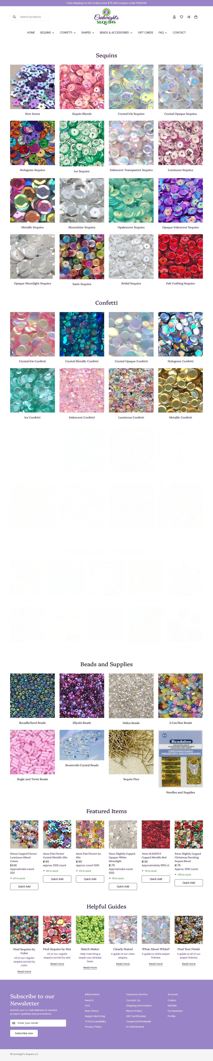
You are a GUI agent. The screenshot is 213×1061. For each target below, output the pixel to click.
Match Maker (90, 949)
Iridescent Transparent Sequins (131, 170)
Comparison (175, 1011)
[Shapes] (27, 624)
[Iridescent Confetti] (82, 390)
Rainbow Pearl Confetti (32, 533)
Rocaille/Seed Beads (32, 723)
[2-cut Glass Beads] (180, 695)
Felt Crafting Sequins (180, 283)
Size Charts (92, 1011)
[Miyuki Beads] (82, 695)
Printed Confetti (131, 533)
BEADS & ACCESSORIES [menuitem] (114, 32)
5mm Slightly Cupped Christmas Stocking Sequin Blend (188, 857)
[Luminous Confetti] (131, 390)
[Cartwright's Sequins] (106, 17)
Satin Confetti (81, 532)
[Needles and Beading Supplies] (180, 759)
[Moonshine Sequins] (82, 200)
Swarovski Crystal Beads (82, 765)
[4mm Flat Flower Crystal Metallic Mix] (57, 834)
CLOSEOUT (185, 646)
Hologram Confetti (180, 361)
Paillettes (67, 646)
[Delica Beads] (131, 695)
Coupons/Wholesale (138, 1021)
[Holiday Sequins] (185, 578)
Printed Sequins (106, 646)
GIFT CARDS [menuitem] (145, 32)
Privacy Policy (93, 1027)
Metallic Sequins (32, 227)
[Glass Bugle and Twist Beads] (32, 752)
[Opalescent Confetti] (82, 449)
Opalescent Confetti (81, 476)
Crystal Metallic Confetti (81, 361)
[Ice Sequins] (82, 143)
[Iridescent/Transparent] (131, 143)
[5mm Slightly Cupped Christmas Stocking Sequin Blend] (189, 834)
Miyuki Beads (82, 723)
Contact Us (133, 1000)
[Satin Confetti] (82, 506)
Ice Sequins (82, 171)
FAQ (87, 1005)
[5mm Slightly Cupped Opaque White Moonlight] (123, 834)
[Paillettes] (67, 624)
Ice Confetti (32, 417)
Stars (67, 600)
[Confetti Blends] (180, 506)
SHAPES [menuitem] (86, 32)
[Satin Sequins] (82, 256)
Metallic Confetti (180, 417)
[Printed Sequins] (106, 624)
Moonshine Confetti (32, 474)
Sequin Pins (131, 779)
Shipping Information (139, 1005)
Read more (24, 971)
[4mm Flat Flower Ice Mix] (90, 834)
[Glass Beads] (32, 695)
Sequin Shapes (28, 646)
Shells (146, 648)
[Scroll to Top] (207, 1044)
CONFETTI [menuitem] (66, 32)
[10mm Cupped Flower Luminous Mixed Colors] (24, 834)
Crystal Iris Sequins (131, 114)
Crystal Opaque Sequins (180, 114)
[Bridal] (131, 256)
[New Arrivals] (32, 87)
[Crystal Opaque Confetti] (131, 334)
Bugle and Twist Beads (32, 779)
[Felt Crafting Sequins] (180, 256)
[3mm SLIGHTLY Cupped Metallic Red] (156, 834)
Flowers (27, 600)
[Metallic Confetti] (180, 390)
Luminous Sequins (180, 170)
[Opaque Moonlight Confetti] (180, 449)
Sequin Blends (82, 114)
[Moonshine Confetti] (32, 448)
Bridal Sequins (131, 283)
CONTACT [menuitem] (179, 32)
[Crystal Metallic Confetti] (82, 334)
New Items (32, 114)
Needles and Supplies (180, 792)
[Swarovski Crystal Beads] (82, 745)
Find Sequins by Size (57, 949)
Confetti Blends (180, 533)
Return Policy (134, 1011)
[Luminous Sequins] (180, 143)
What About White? (156, 949)
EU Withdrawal (135, 1027)
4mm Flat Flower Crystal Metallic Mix (55, 855)
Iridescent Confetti (82, 417)
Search (89, 1000)
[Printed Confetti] (131, 506)
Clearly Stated (123, 949)
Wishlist (172, 1005)
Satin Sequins (82, 284)
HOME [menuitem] (31, 32)
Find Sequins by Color (24, 951)
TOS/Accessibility (95, 1021)
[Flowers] (27, 578)
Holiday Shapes (185, 600)
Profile (171, 1016)
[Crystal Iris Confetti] (32, 334)
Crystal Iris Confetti (32, 361)
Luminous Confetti (131, 417)
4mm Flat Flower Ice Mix (88, 855)
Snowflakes (106, 600)
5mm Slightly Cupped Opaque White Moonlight (122, 857)
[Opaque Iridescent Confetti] (131, 449)
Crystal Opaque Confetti (131, 361)
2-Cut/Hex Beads (180, 723)
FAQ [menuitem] (161, 32)
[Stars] (67, 578)
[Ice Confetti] (32, 390)
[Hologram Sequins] (32, 143)
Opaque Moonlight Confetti (180, 476)
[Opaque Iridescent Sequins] (180, 200)
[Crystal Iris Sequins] (131, 87)
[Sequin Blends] (82, 87)
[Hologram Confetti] (180, 334)
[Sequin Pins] (131, 752)
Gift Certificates (136, 1016)
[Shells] (146, 625)
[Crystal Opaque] (180, 87)
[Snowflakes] (106, 578)
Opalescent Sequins (131, 227)
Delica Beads (131, 723)
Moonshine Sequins (81, 227)
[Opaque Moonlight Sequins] (32, 256)
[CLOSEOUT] (185, 624)
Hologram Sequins (32, 170)
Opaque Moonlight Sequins (32, 283)
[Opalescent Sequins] (131, 200)
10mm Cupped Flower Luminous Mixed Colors (23, 857)
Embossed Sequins (146, 600)
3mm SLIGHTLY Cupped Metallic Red (154, 855)
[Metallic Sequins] (32, 200)
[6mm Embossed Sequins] (146, 578)
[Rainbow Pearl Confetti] (32, 506)
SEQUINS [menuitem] (45, 32)
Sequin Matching (95, 1016)
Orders (172, 1000)
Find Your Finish (189, 949)
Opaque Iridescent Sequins (180, 227)
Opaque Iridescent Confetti (131, 476)
